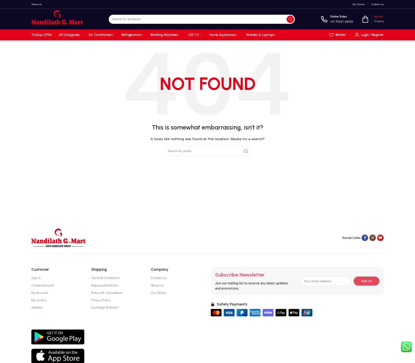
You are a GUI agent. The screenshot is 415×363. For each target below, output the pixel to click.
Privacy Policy (101, 300)
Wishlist (36, 307)
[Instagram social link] (372, 238)
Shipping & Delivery (104, 285)
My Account (39, 293)
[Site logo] (57, 19)
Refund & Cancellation (107, 293)
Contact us (159, 278)
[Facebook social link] (365, 238)
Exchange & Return (104, 307)
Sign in (36, 278)
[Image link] (58, 238)
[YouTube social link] (380, 238)
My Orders (38, 300)
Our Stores (158, 293)
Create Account (42, 285)
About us (157, 285)
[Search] (290, 19)
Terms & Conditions (105, 278)
